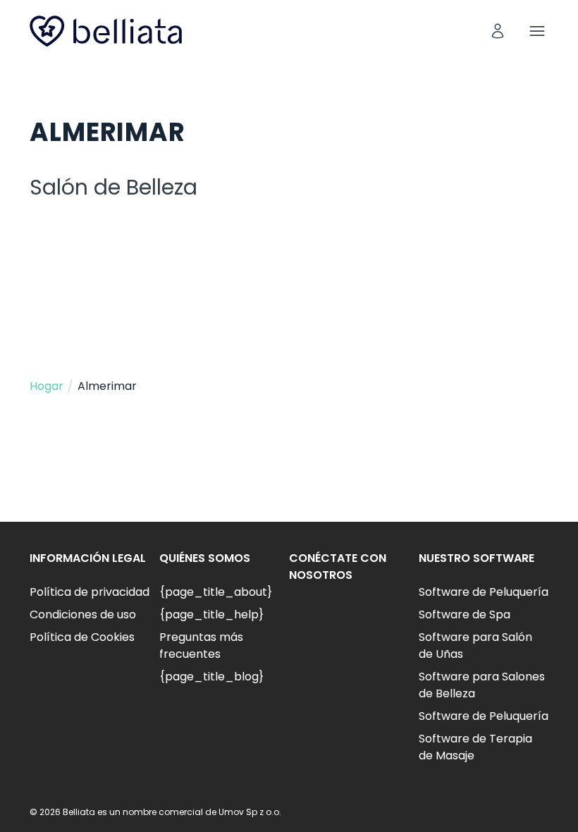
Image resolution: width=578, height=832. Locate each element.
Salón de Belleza (113, 187)
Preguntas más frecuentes (201, 645)
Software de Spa (464, 614)
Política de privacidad (89, 592)
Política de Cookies (82, 637)
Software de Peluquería (483, 592)
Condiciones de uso (83, 614)
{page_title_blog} (211, 676)
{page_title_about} (215, 592)
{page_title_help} (211, 614)
